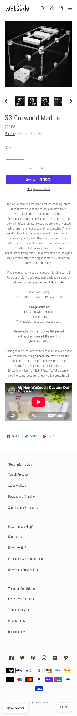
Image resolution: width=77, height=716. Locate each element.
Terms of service (18, 610)
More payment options (38, 189)
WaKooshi (43, 702)
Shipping (10, 133)
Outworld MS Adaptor (51, 282)
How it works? (17, 547)
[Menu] (69, 7)
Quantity (10, 147)
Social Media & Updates (23, 507)
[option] (19, 101)
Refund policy (16, 632)
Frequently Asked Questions (25, 559)
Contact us (15, 536)
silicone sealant (45, 356)
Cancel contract (15, 708)
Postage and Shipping (21, 496)
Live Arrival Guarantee (21, 599)
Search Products (18, 474)
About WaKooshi (18, 485)
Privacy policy (16, 621)
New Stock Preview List (23, 570)
